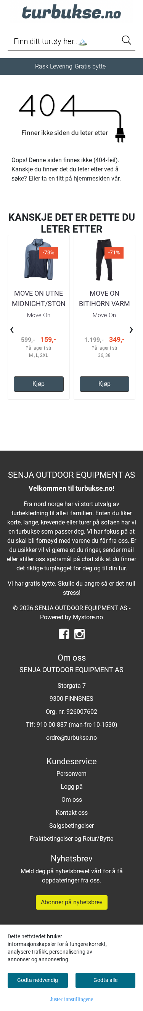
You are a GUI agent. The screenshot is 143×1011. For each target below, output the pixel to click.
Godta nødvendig (37, 980)
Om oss (71, 799)
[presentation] (12, 330)
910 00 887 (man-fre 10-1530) (77, 724)
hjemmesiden (92, 178)
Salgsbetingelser (71, 825)
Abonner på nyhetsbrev (72, 902)
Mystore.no (88, 617)
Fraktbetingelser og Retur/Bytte (71, 838)
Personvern (71, 773)
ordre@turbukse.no (71, 737)
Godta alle (105, 980)
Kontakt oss (72, 812)
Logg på (72, 786)
